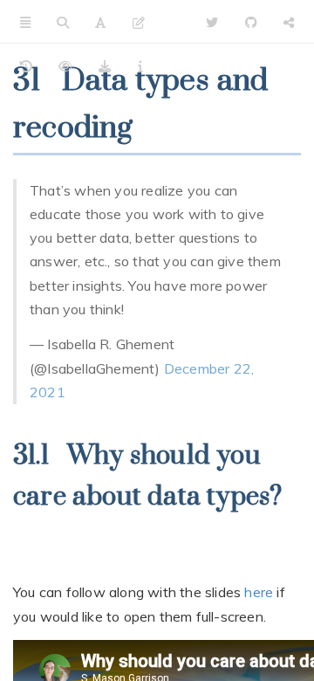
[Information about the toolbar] (140, 65)
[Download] (104, 65)
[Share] (288, 22)
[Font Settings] (100, 22)
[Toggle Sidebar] (25, 22)
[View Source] (65, 65)
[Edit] (138, 22)
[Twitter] (212, 22)
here (258, 592)
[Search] (63, 22)
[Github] (251, 22)
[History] (26, 65)
